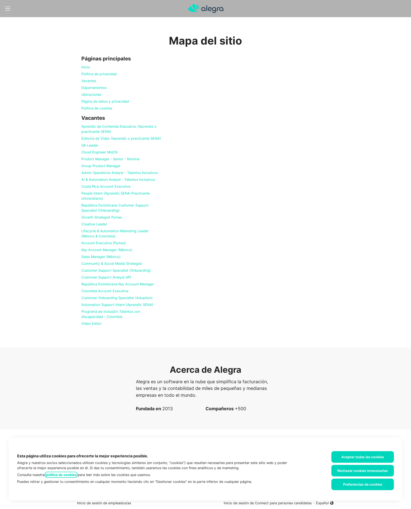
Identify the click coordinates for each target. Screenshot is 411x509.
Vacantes (88, 81)
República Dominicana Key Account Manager (117, 284)
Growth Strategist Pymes (101, 217)
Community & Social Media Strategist (111, 263)
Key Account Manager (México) (106, 250)
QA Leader (89, 145)
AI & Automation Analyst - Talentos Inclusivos (118, 179)
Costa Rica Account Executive (105, 186)
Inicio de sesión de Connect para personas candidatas (268, 503)
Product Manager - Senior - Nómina (110, 159)
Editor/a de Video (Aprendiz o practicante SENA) (121, 138)
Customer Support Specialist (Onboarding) (116, 270)
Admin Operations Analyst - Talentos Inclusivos (119, 173)
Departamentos (94, 87)
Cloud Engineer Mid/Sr (99, 152)
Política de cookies (96, 108)
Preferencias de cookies (362, 484)
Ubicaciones (91, 94)
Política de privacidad (99, 74)
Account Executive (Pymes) (103, 243)
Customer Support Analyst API (106, 277)
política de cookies (61, 475)
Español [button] (325, 503)
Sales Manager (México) (101, 256)
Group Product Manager (101, 166)
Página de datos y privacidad (105, 101)
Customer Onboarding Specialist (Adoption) (117, 298)
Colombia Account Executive (104, 291)
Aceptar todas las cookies (362, 457)
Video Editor (91, 323)
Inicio (85, 67)
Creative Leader (94, 224)
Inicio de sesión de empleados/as (104, 503)
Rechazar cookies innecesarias (362, 471)
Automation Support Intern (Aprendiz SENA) (117, 304)
